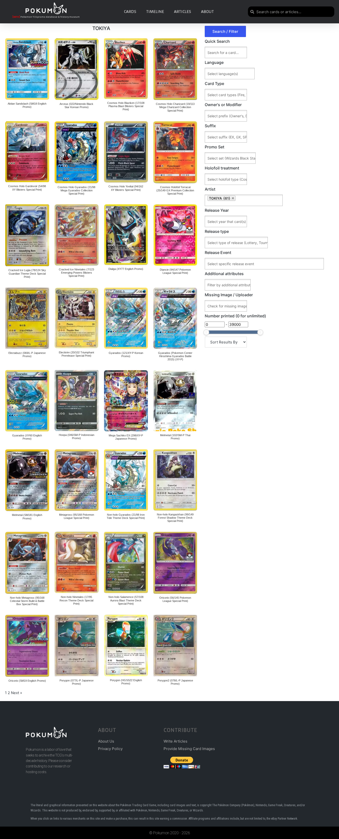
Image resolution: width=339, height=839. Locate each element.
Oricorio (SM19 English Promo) (27, 680)
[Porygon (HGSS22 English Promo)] (126, 645)
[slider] (206, 332)
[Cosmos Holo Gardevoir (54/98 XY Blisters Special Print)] (27, 151)
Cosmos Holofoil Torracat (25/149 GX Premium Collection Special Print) (175, 190)
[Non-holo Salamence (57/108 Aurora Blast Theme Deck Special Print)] (126, 562)
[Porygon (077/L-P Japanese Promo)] (77, 645)
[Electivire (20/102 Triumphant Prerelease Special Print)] (77, 318)
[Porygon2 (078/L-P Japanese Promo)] (175, 645)
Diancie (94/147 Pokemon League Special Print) (175, 271)
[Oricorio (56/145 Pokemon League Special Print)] (175, 563)
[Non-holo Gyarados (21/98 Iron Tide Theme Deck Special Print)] (126, 480)
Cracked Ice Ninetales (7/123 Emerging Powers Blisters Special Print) (76, 272)
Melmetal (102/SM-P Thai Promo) (175, 437)
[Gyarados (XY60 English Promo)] (27, 400)
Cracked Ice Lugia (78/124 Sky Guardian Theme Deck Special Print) (27, 273)
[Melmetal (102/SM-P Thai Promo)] (175, 400)
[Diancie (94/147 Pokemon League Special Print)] (175, 235)
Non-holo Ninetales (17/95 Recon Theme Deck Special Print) (76, 600)
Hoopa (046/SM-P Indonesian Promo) (76, 436)
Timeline (155, 11)
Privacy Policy (110, 748)
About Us (106, 741)
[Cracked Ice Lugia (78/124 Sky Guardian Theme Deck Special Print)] (27, 235)
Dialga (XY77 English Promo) (125, 268)
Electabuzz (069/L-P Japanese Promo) (27, 354)
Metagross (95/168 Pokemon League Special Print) (76, 516)
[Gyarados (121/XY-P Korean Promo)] (126, 318)
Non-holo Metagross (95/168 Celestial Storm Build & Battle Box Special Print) (27, 601)
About (207, 11)
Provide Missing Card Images (189, 748)
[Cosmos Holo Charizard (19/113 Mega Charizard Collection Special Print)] (175, 69)
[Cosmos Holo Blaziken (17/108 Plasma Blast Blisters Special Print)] (126, 68)
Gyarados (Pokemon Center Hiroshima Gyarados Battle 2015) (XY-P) (175, 356)
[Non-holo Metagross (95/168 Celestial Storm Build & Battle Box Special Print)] (27, 563)
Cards (130, 11)
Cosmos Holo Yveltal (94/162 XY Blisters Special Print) (125, 188)
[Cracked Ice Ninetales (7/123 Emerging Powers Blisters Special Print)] (77, 234)
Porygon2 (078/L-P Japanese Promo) (175, 682)
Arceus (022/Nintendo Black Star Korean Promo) (76, 105)
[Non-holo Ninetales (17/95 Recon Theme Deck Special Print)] (77, 562)
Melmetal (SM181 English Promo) (27, 516)
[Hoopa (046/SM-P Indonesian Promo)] (77, 400)
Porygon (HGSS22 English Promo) (126, 682)
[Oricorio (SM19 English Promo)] (27, 646)
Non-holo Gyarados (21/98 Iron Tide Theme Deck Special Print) (126, 516)
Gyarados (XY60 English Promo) (27, 437)
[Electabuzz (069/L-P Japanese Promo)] (27, 318)
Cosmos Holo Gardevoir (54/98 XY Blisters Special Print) (27, 188)
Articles (182, 11)
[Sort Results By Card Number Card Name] (226, 342)
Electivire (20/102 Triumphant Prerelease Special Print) (76, 354)
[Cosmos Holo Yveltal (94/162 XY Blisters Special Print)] (126, 152)
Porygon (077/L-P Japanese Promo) (77, 682)
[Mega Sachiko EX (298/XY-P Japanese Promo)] (126, 400)
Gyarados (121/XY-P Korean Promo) (126, 354)
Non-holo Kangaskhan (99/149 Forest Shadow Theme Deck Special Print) (175, 517)
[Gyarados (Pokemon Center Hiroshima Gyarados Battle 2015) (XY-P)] (175, 318)
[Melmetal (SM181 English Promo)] (27, 480)
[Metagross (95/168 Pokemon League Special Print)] (77, 480)
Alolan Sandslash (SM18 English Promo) (27, 105)
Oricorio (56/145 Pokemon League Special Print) (175, 599)
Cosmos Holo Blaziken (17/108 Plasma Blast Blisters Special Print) (125, 106)
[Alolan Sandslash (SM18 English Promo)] (27, 69)
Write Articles (175, 741)
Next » (16, 692)
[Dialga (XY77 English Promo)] (126, 234)
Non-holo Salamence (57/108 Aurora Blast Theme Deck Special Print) (125, 600)
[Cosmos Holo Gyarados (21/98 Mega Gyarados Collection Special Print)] (77, 152)
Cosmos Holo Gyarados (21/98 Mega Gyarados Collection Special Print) (76, 190)
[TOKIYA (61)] (269, 200)
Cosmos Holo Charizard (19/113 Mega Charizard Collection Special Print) (175, 107)
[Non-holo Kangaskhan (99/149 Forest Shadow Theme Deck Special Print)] (175, 479)
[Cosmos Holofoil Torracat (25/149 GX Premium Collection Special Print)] (175, 152)
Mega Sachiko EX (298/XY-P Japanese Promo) (126, 437)
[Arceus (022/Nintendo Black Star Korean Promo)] (77, 69)
